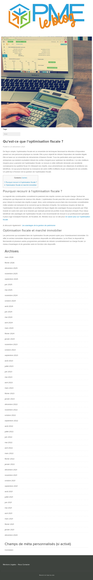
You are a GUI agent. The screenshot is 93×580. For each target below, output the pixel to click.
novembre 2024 (11, 295)
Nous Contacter (24, 565)
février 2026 (9, 263)
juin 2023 (8, 372)
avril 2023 (9, 383)
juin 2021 (8, 502)
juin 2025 (8, 285)
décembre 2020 (11, 535)
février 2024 (9, 334)
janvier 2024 (10, 339)
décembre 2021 (11, 470)
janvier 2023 (10, 399)
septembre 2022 (11, 421)
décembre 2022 (11, 404)
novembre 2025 (11, 274)
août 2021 (9, 492)
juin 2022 (8, 437)
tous (5, 134)
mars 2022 (9, 453)
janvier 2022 (10, 464)
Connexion (9, 550)
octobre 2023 (10, 350)
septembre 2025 (11, 279)
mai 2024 (8, 317)
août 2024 (9, 306)
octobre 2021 (10, 481)
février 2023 (9, 393)
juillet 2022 (9, 432)
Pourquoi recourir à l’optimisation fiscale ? (20, 182)
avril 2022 (9, 448)
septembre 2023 (11, 355)
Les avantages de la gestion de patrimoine (38, 225)
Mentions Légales (9, 565)
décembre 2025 (11, 268)
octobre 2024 (10, 301)
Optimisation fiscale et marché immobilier (20, 185)
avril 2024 (9, 323)
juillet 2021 (9, 497)
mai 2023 (8, 377)
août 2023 (9, 361)
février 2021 (9, 524)
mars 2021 (9, 519)
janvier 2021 (9, 530)
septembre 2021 (11, 486)
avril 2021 (8, 513)
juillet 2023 (9, 366)
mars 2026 (9, 257)
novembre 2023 (11, 344)
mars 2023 (9, 388)
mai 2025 (8, 290)
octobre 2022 (10, 415)
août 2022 (9, 426)
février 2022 (9, 459)
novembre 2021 (11, 475)
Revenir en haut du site (46, 575)
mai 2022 (8, 443)
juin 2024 (8, 312)
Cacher (24, 178)
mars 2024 (9, 328)
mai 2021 (8, 508)
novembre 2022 (11, 410)
